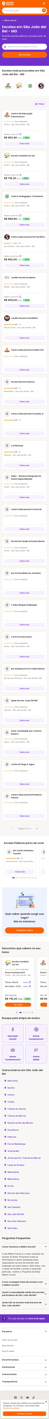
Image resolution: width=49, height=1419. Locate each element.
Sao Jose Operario (17, 1221)
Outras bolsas (9, 1374)
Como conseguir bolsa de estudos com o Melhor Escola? (22, 1283)
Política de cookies (11, 1408)
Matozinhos (13, 1179)
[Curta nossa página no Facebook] (15, 1398)
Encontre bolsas (10, 1359)
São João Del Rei (16, 1214)
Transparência (9, 1381)
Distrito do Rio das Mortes (20, 1123)
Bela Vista (13, 1080)
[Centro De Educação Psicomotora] (8, 86)
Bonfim (11, 1088)
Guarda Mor (13, 1151)
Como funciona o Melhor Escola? (19, 1246)
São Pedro (13, 1228)
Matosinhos (13, 1172)
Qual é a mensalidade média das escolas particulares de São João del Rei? (23, 1294)
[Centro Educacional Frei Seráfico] (41, 86)
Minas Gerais (10, 20)
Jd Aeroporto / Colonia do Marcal (24, 1158)
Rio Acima (12, 1200)
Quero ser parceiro (9, 1340)
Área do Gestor (8, 1351)
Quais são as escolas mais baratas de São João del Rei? (21, 1304)
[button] (17, 1012)
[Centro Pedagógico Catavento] (30, 86)
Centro (11, 1094)
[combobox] (24, 47)
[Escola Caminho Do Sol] (19, 86)
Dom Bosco (13, 1130)
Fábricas (12, 1137)
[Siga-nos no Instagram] (21, 1398)
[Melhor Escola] (8, 4)
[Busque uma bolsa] (44, 10)
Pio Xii (11, 1186)
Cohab (11, 1102)
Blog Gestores (7, 1345)
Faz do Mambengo (17, 1144)
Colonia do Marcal (17, 1116)
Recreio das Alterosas (19, 1193)
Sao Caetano (14, 1207)
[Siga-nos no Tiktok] (34, 1398)
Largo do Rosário (16, 1165)
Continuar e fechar (24, 1414)
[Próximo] (37, 829)
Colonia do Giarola (17, 1109)
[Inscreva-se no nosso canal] (28, 1398)
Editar (26, 982)
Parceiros (7, 1331)
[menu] (44, 4)
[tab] (13, 877)
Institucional (8, 1367)
